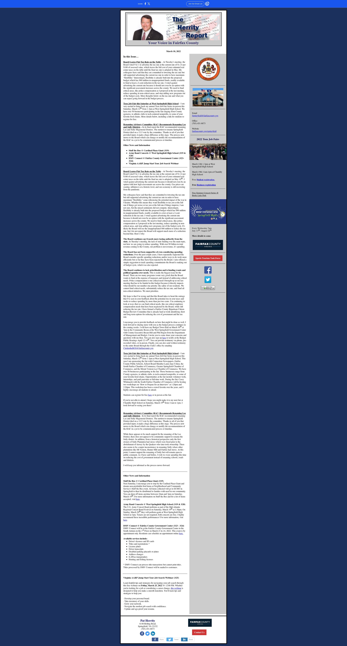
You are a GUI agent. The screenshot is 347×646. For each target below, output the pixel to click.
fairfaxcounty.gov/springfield (204, 131)
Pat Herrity (147, 620)
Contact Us (199, 632)
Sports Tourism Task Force (207, 258)
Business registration (206, 184)
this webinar (176, 588)
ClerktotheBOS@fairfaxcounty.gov (138, 348)
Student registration (206, 179)
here (164, 337)
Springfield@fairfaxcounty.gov (205, 115)
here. (181, 533)
